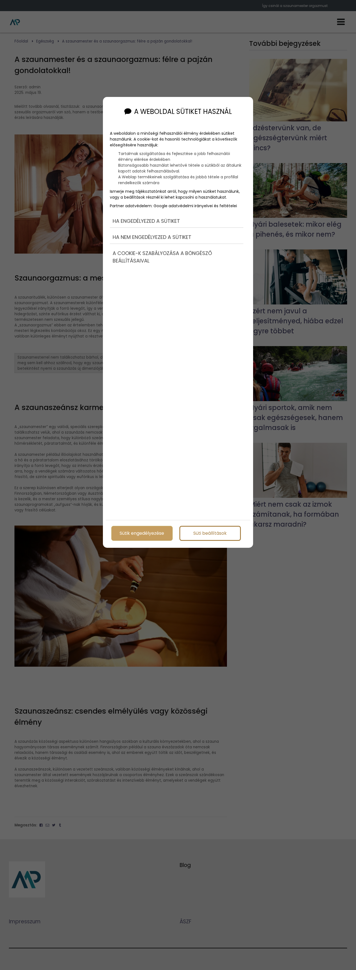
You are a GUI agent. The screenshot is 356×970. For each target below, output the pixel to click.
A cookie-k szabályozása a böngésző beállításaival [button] (162, 257)
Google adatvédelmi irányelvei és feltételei (195, 206)
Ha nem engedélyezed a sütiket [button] (152, 237)
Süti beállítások (210, 533)
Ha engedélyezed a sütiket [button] (146, 221)
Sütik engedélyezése (142, 533)
